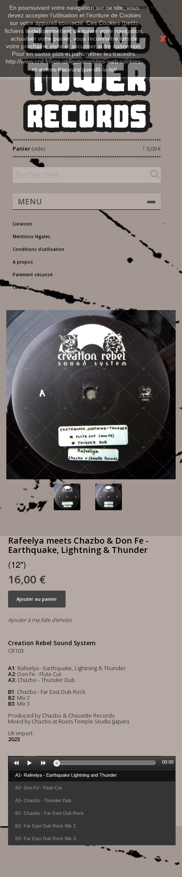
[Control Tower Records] (87, 77)
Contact (21, 287)
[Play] (29, 763)
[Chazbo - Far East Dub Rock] (114, 497)
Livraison (22, 224)
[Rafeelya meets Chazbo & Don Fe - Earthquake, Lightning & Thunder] (73, 497)
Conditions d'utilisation (38, 249)
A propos (23, 262)
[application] (92, 763)
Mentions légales (31, 236)
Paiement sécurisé (32, 275)
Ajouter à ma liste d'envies (40, 620)
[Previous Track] (16, 763)
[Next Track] (43, 763)
